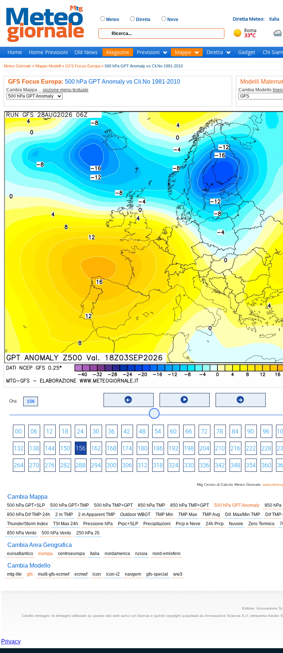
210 (220, 448)
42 (126, 431)
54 (157, 431)
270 (34, 465)
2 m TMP (64, 514)
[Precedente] (128, 399)
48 (142, 431)
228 (266, 448)
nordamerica (117, 553)
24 (80, 431)
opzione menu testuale (65, 89)
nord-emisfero (167, 553)
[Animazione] (184, 399)
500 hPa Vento (56, 533)
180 (142, 448)
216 (235, 448)
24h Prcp (215, 523)
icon (96, 574)
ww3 (177, 574)
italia (94, 553)
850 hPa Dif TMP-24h (28, 514)
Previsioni (148, 52)
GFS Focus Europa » (84, 66)
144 (50, 448)
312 (142, 465)
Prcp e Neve (188, 523)
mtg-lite (14, 574)
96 (266, 431)
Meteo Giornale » (19, 66)
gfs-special (157, 574)
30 (95, 431)
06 (34, 431)
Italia (274, 19)
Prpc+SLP (128, 523)
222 (251, 448)
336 (204, 465)
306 (127, 465)
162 (96, 448)
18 (65, 431)
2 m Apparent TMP (96, 514)
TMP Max (187, 514)
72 (204, 431)
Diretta (214, 52)
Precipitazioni (157, 523)
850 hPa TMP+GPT (189, 505)
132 (19, 448)
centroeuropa (71, 553)
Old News (86, 52)
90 (250, 431)
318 (158, 465)
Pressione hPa (98, 523)
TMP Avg (211, 514)
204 (204, 448)
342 (220, 465)
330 (189, 465)
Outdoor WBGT (135, 514)
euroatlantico (20, 553)
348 (235, 465)
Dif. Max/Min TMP (242, 514)
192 (173, 448)
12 (49, 431)
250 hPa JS (87, 533)
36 (111, 431)
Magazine (117, 52)
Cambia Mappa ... (47, 90)
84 (235, 431)
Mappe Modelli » (49, 66)
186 (158, 448)
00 (18, 431)
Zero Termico (261, 523)
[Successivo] (240, 399)
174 (127, 448)
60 (173, 431)
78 (219, 431)
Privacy (11, 641)
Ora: (13, 401)
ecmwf (80, 574)
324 (173, 465)
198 (189, 448)
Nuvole (236, 523)
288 (80, 465)
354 (251, 465)
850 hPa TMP (151, 505)
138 (34, 448)
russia (141, 553)
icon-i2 (113, 574)
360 (266, 465)
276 (50, 465)
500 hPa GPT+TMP (69, 505)
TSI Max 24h (65, 523)
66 (188, 431)
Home (14, 52)
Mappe (183, 52)
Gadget (246, 52)
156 (80, 448)
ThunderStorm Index (27, 523)
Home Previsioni (48, 52)
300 (111, 465)
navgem (133, 574)
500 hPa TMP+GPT (113, 505)
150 (65, 448)
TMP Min (164, 514)
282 (65, 465)
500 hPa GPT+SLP (26, 505)
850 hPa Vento (21, 533)
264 (19, 465)
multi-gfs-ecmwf (53, 574)
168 (111, 448)
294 (96, 465)
